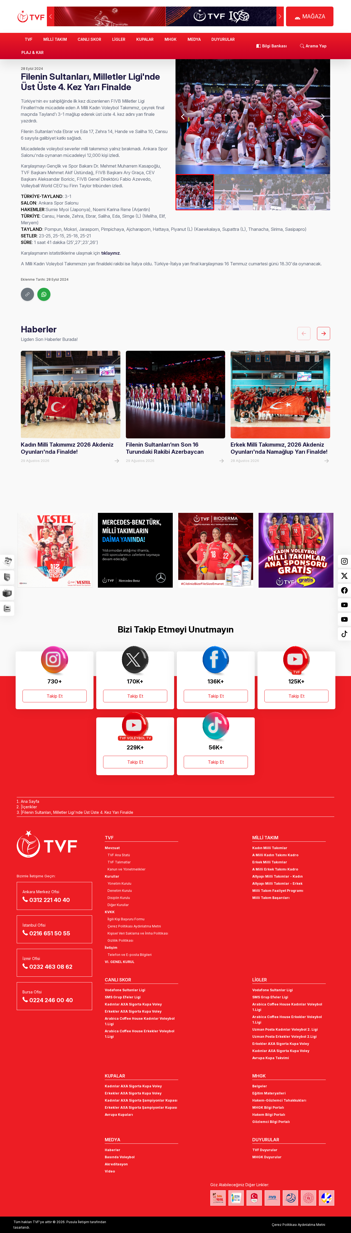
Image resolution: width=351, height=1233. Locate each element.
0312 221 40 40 (49, 900)
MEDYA (194, 39)
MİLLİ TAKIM (55, 39)
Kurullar (112, 876)
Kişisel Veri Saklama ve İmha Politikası (137, 933)
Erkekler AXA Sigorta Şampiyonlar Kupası (141, 1107)
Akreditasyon (116, 1164)
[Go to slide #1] (195, 192)
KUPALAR (145, 39)
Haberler (112, 1150)
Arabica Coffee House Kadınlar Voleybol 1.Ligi (140, 1021)
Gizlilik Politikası (120, 940)
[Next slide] (322, 116)
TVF (28, 39)
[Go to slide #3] (272, 192)
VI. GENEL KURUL (119, 962)
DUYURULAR (223, 39)
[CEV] (326, 1198)
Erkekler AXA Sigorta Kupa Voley (133, 1011)
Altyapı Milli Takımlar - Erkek (277, 883)
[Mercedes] (135, 550)
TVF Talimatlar (119, 862)
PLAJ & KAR (32, 52)
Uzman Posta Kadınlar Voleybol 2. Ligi (285, 1029)
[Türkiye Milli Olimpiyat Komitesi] (254, 1198)
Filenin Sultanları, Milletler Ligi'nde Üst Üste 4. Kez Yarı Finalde (77, 812)
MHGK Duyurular (267, 1157)
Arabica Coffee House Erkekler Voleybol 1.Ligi (139, 1034)
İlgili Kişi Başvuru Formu (126, 919)
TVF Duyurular (265, 1150)
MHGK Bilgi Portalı (268, 1107)
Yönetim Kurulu (119, 883)
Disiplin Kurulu (118, 898)
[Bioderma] (215, 550)
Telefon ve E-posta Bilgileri (129, 955)
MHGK (171, 39)
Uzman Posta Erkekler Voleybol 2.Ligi (284, 1036)
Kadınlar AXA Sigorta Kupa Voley (133, 1004)
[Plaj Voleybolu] (236, 1198)
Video (110, 1171)
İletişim (111, 947)
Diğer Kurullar (118, 905)
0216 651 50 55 (49, 933)
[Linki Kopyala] (27, 294)
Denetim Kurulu (119, 891)
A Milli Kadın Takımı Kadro (275, 855)
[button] (280, 16)
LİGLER (118, 39)
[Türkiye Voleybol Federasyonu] (31, 16)
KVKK (110, 912)
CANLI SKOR (89, 39)
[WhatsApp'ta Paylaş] (43, 294)
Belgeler (259, 1086)
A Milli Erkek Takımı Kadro (275, 869)
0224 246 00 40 (51, 1000)
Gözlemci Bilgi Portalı (271, 1122)
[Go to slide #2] (233, 192)
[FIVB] (272, 1198)
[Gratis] (296, 550)
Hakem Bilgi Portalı (268, 1115)
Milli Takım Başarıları (271, 898)
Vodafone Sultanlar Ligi (125, 990)
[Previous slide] (183, 116)
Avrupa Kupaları (119, 1115)
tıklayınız (110, 253)
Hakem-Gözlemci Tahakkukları (279, 1100)
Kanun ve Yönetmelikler (126, 869)
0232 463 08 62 (50, 967)
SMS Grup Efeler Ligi (123, 997)
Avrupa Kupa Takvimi (270, 1058)
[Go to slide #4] (310, 192)
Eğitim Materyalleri (269, 1093)
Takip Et (55, 696)
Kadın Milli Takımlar (269, 848)
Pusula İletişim (77, 1222)
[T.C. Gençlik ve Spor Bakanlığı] (308, 1198)
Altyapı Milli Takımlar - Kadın (277, 876)
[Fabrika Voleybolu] (218, 1198)
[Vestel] (55, 550)
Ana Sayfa (30, 801)
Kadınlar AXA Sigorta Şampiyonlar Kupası (141, 1100)
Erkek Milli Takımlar (269, 862)
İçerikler (29, 806)
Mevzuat (112, 848)
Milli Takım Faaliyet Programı (277, 891)
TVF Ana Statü (118, 855)
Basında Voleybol (120, 1157)
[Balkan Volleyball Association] (290, 1198)
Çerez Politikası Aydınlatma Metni (134, 926)
